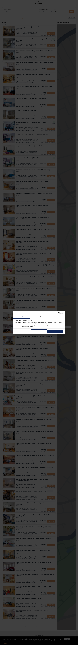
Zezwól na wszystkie (55, 331)
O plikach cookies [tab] (56, 316)
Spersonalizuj (38, 331)
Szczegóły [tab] (39, 316)
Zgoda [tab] (22, 316)
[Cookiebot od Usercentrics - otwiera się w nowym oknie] (58, 313)
